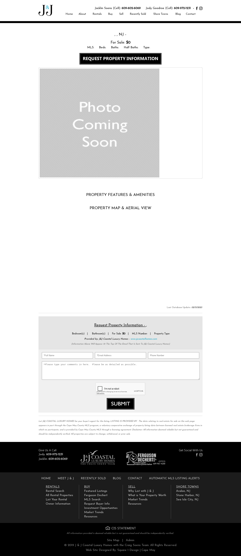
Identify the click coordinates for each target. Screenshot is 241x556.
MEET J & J (66, 478)
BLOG (117, 478)
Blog (178, 14)
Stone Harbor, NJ (187, 495)
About (82, 14)
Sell (121, 14)
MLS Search (92, 499)
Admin (130, 540)
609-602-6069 (131, 8)
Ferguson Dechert (96, 495)
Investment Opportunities (101, 508)
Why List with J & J (141, 491)
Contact (191, 14)
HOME (46, 478)
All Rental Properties (59, 495)
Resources (90, 516)
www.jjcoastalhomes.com (144, 339)
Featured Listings (95, 491)
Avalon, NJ (183, 491)
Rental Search (55, 491)
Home (69, 14)
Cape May (148, 550)
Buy (110, 14)
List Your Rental (56, 499)
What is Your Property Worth (147, 495)
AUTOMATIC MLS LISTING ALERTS (174, 478)
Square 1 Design (128, 550)
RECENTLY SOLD (93, 478)
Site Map (113, 540)
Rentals (97, 14)
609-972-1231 (182, 8)
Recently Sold (138, 14)
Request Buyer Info (97, 503)
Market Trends (94, 512)
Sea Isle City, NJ (187, 499)
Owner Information (58, 503)
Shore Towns (160, 14)
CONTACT (135, 478)
